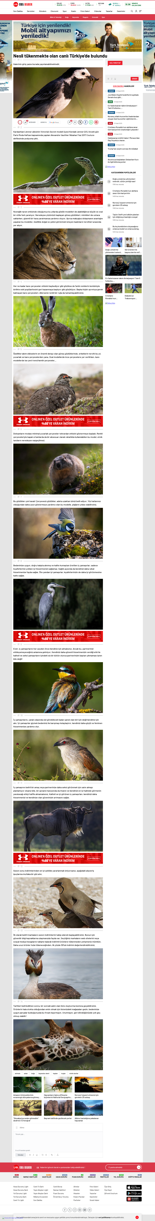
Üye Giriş (107, 1187)
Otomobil (95, 17)
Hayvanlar (75, 17)
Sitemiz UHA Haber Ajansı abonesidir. (13, 1218)
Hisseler (92, 1176)
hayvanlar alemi (44, 1073)
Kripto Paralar (135, 1176)
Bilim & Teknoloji (55, 17)
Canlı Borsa (57, 1187)
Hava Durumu (61, 1176)
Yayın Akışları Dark (40, 1193)
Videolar (97, 11)
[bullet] (46, 1154)
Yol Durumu (119, 1176)
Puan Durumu (77, 1176)
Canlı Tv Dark (38, 1187)
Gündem (42, 11)
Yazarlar (109, 11)
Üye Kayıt (108, 1190)
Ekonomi (54, 11)
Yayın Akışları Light (40, 1190)
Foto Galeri (85, 11)
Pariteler (104, 1176)
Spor (65, 11)
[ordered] (42, 1154)
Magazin (85, 17)
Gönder (20, 1155)
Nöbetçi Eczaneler (40, 1197)
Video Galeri (94, 1190)
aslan (26, 1073)
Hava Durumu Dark (20, 1190)
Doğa (67, 17)
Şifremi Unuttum (110, 1193)
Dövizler (77, 1190)
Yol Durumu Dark (19, 1197)
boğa (33, 1073)
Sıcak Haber (94, 1200)
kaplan (55, 1073)
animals (17, 1073)
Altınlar (76, 1187)
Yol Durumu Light (20, 1193)
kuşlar (63, 1073)
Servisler (31, 11)
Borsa (16, 1176)
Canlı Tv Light (18, 1200)
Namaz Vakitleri (30, 1176)
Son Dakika (18, 11)
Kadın (73, 11)
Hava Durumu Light (20, 1187)
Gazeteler (121, 11)
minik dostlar (73, 1073)
